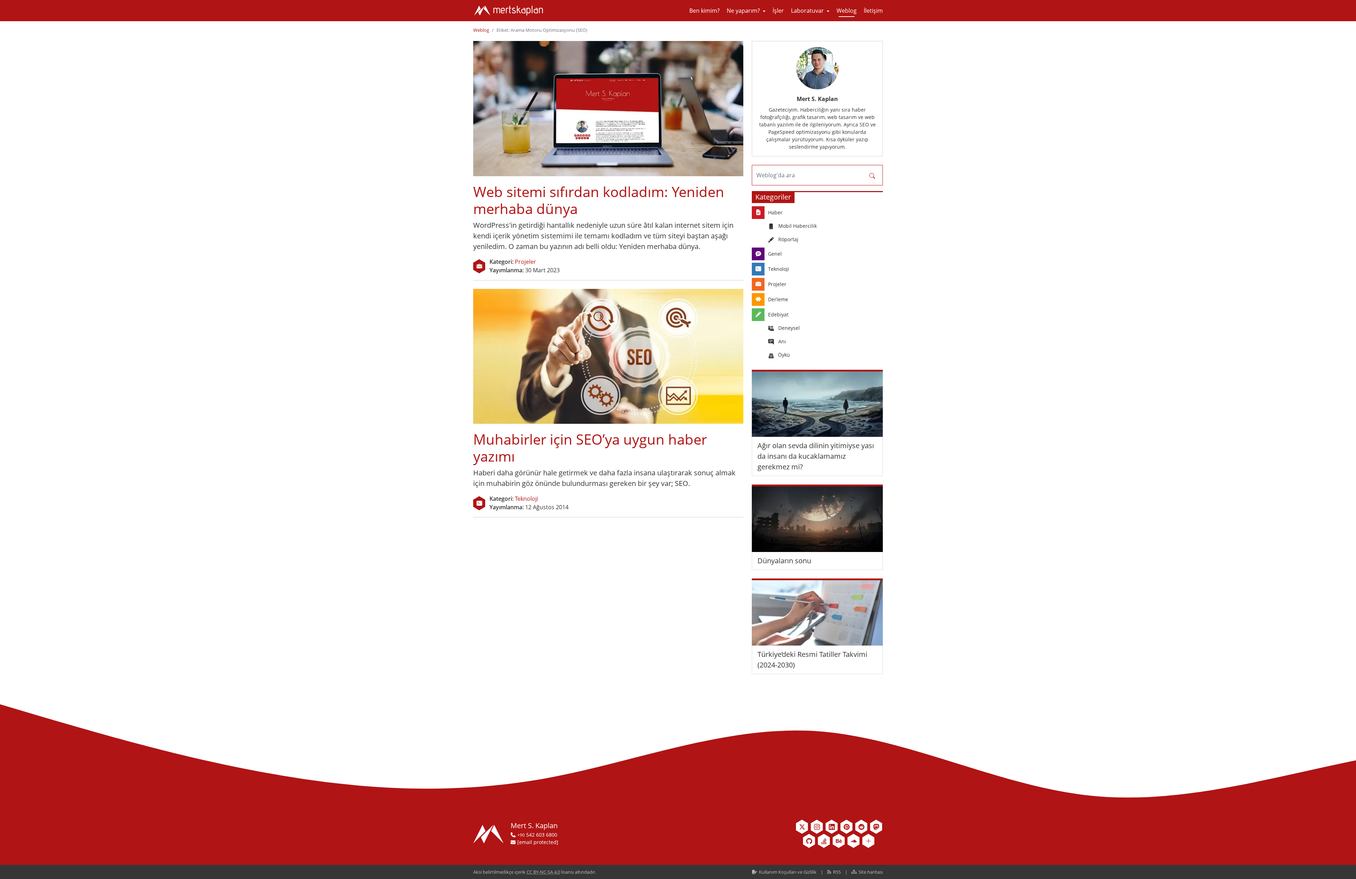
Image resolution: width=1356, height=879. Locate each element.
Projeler (525, 262)
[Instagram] (817, 826)
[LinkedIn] (832, 826)
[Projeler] (479, 266)
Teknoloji (526, 499)
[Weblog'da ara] (872, 175)
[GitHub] (809, 840)
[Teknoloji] (479, 503)
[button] (746, 11)
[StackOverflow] (824, 840)
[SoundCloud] (854, 840)
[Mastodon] (876, 826)
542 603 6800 (537, 834)
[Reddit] (861, 826)
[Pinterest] (846, 826)
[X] (802, 826)
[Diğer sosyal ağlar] (868, 840)
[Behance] (839, 840)
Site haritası (870, 872)
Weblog (481, 30)
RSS (837, 872)
